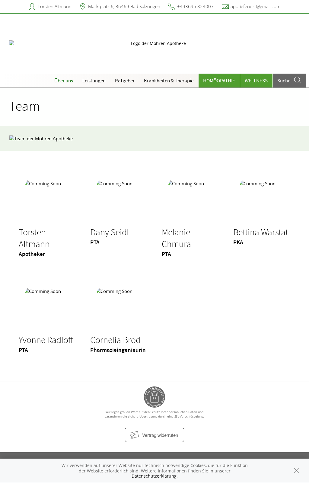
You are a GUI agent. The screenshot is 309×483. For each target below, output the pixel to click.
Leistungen (94, 80)
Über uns (63, 80)
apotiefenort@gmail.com (255, 6)
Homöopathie (219, 80)
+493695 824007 (195, 6)
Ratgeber (125, 80)
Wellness (256, 80)
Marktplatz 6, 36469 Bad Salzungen (124, 6)
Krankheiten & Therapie (168, 80)
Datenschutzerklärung (154, 476)
